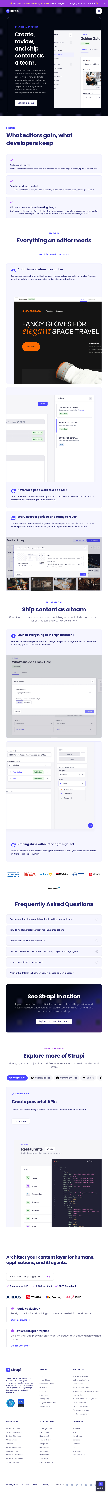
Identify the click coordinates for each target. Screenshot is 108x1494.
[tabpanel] (54, 1157)
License (25, 1485)
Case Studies (12, 1451)
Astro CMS (44, 1451)
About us (76, 1429)
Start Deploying (19, 1320)
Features (43, 1388)
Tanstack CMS (45, 1440)
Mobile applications (81, 1380)
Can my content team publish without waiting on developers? (41, 919)
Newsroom (77, 1451)
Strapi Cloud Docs (14, 1432)
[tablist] (54, 1078)
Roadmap (44, 1395)
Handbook (77, 1436)
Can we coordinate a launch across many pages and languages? (44, 951)
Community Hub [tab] (68, 1077)
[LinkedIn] (91, 1485)
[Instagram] (95, 1485)
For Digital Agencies (81, 1414)
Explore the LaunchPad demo (54, 1021)
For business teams (81, 1410)
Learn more (20, 1121)
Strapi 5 (43, 1376)
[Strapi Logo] (13, 1370)
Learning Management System (86, 1391)
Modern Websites (80, 1376)
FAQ (74, 1447)
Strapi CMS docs (13, 1429)
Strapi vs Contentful (14, 1459)
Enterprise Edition (47, 1384)
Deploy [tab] (90, 1077)
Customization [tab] (43, 1077)
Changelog (44, 1399)
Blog (75, 1432)
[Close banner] (104, 3)
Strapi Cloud (45, 1380)
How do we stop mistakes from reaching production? (37, 930)
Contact (76, 1444)
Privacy (46, 1485)
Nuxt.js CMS (44, 1447)
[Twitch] (76, 1485)
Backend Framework (81, 1388)
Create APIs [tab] (19, 1077)
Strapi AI (43, 1391)
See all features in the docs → (54, 254)
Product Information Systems (85, 1399)
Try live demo (45, 1406)
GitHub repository (13, 1447)
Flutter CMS (44, 1455)
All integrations (46, 1429)
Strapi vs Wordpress (15, 1455)
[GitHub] (67, 1485)
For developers (79, 1403)
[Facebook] (86, 1485)
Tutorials (10, 1444)
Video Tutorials (12, 1462)
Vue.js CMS (44, 1444)
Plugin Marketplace (48, 1403)
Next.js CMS (44, 1436)
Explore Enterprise (20, 1345)
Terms (35, 1485)
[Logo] (12, 11)
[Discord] (72, 1485)
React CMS (44, 1432)
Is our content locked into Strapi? (27, 962)
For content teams (80, 1406)
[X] (81, 1485)
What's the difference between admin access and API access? (41, 973)
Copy (47, 1276)
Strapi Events (11, 1440)
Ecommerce (78, 1384)
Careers (76, 1440)
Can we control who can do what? (27, 940)
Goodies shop (79, 1455)
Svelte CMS (44, 1459)
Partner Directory (13, 1436)
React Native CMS (47, 1462)
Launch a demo (26, 103)
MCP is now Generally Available (34, 3)
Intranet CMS (78, 1395)
